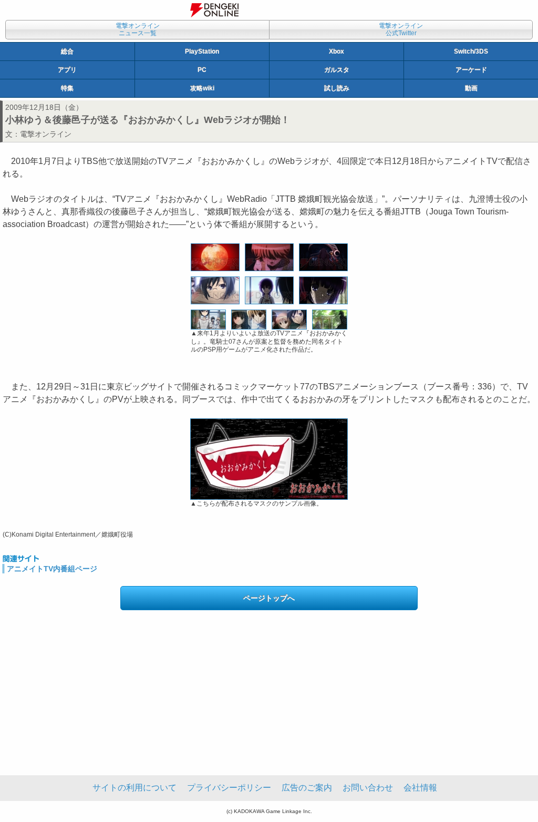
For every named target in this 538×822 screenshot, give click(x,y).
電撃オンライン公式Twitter (401, 29)
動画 (471, 88)
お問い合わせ (368, 787)
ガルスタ (336, 70)
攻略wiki (202, 88)
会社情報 (420, 787)
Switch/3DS (471, 51)
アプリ (67, 70)
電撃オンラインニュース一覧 (138, 29)
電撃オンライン (45, 134)
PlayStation (202, 51)
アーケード (471, 70)
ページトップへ (269, 598)
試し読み (336, 88)
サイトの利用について (134, 787)
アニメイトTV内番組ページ (52, 568)
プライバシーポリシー (229, 787)
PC (202, 70)
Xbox (336, 51)
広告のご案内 (307, 787)
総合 (67, 51)
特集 (67, 88)
